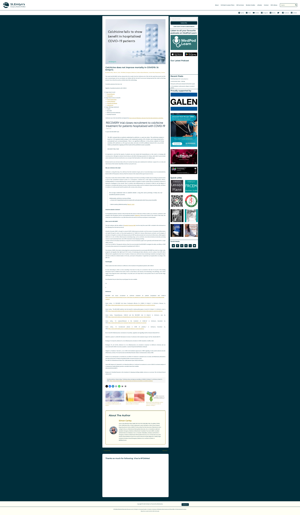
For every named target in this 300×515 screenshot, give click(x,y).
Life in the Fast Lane (154, 511)
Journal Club (152, 72)
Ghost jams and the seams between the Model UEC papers (183, 83)
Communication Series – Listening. (178, 81)
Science (163, 72)
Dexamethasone (111, 94)
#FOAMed (123, 72)
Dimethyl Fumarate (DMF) (130, 225)
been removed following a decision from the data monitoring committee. (146, 118)
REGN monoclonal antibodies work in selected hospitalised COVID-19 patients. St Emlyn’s (154, 404)
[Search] (296, 5)
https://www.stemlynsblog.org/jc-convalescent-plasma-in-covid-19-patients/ (126, 328)
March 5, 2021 (130, 204)
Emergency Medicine (131, 72)
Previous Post (106, 450)
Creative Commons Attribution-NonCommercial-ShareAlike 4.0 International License (167, 509)
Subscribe (184, 23)
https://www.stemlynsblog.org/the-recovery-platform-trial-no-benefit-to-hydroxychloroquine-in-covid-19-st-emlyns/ (135, 311)
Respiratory (158, 72)
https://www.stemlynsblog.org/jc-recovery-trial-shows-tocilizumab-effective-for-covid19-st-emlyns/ (131, 305)
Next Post (165, 450)
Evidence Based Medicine (142, 72)
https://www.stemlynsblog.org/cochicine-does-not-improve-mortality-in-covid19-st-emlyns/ (131, 381)
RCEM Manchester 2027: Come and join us (179, 79)
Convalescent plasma (112, 103)
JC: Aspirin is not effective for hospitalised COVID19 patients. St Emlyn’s (113, 404)
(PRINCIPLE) (137, 215)
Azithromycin (110, 105)
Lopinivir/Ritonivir (111, 101)
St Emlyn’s (136, 509)
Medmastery (160, 504)
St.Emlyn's (17, 4)
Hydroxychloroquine (111, 99)
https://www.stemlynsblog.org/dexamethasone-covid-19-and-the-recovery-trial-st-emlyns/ (129, 317)
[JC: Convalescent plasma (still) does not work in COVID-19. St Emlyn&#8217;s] (135, 396)
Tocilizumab (110, 96)
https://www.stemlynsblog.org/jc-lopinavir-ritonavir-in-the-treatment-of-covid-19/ (127, 322)
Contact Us (185, 504)
